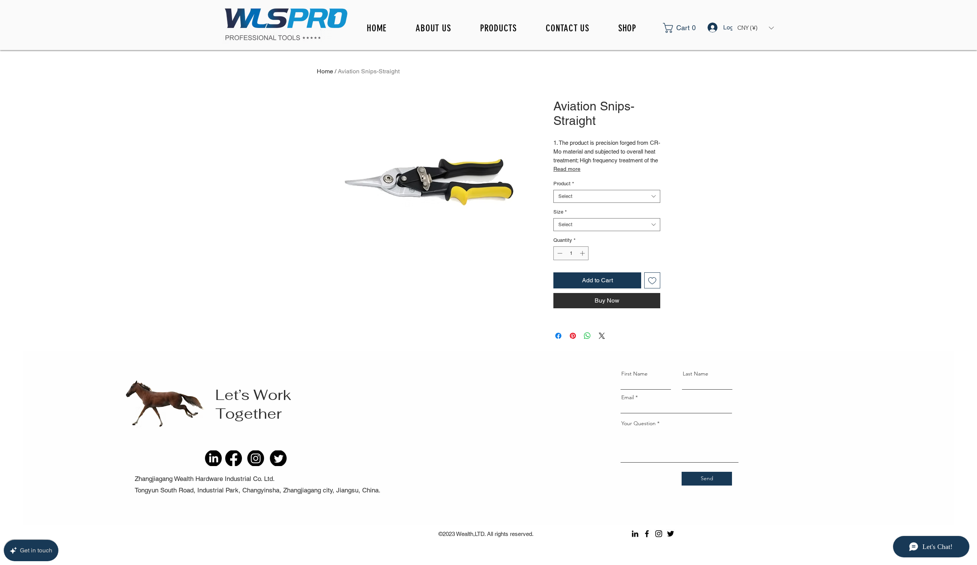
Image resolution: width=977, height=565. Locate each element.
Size (560, 212)
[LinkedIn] (635, 533)
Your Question (638, 423)
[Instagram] (658, 533)
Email (627, 397)
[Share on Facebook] (558, 335)
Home (325, 71)
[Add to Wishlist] (652, 280)
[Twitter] (670, 533)
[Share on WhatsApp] (587, 335)
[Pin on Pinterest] (572, 335)
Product (563, 183)
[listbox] (755, 28)
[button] (689, 28)
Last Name (695, 373)
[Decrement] (559, 253)
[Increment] (583, 253)
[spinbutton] (571, 253)
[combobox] (606, 196)
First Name (634, 373)
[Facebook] (646, 533)
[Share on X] (601, 335)
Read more (566, 169)
